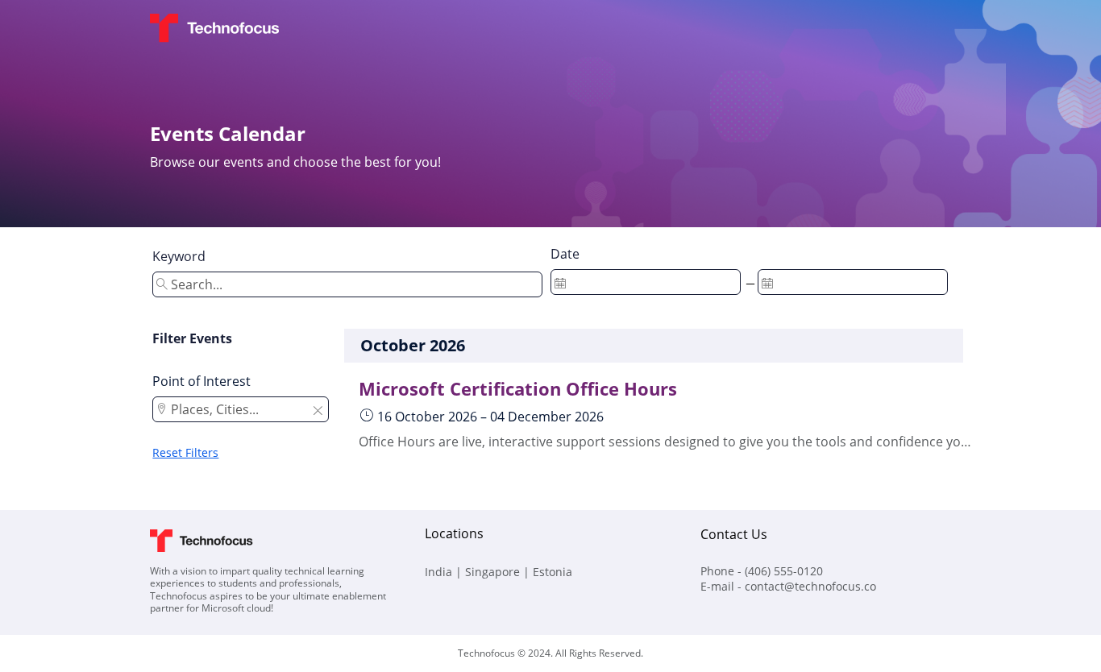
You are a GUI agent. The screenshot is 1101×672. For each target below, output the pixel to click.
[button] (317, 411)
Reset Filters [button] (185, 452)
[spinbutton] (645, 282)
